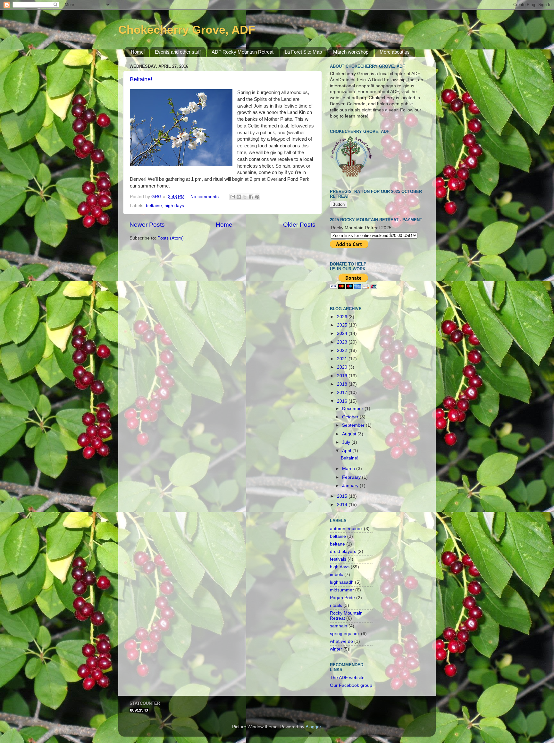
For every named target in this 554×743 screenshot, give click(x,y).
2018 (342, 384)
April (347, 450)
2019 (342, 375)
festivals (338, 559)
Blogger (313, 726)
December (353, 408)
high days (174, 205)
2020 (342, 367)
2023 (342, 342)
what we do (341, 641)
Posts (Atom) (170, 238)
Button (338, 204)
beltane (337, 544)
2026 (342, 316)
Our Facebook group (351, 685)
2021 (342, 358)
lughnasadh (342, 582)
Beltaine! (141, 79)
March (349, 468)
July (346, 442)
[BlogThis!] (239, 197)
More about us (395, 52)
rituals (336, 605)
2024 (342, 333)
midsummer (342, 590)
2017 (342, 392)
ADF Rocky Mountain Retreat (242, 52)
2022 (342, 350)
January (351, 485)
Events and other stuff (178, 52)
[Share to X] (245, 197)
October (351, 417)
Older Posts (299, 224)
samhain (338, 626)
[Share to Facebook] (251, 197)
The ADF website (347, 677)
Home (137, 52)
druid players (343, 551)
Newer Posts (147, 224)
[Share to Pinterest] (257, 197)
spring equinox (345, 633)
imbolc (336, 574)
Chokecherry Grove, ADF (186, 29)
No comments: (205, 196)
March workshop (350, 52)
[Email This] (233, 197)
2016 (342, 401)
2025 (342, 325)
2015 (342, 496)
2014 (342, 504)
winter (336, 649)
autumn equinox (346, 528)
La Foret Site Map (303, 52)
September (354, 425)
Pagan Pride (342, 597)
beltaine (154, 205)
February (352, 477)
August (349, 434)
